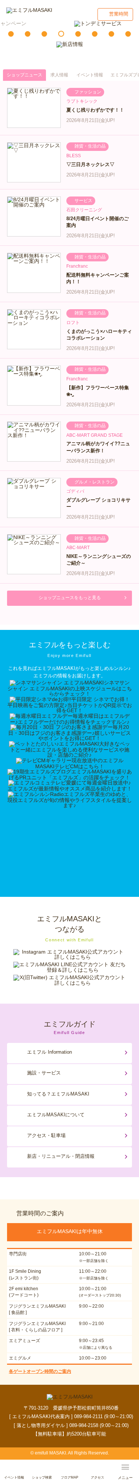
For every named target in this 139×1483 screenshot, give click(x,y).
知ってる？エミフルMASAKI (58, 1094)
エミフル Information (49, 1052)
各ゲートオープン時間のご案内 (40, 1371)
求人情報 (59, 75)
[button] (11, 34)
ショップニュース (24, 75)
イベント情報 (89, 75)
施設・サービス (44, 1073)
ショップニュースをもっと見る (70, 597)
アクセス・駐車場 (46, 1135)
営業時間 (118, 14)
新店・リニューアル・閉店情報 (61, 1156)
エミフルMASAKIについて (56, 1114)
